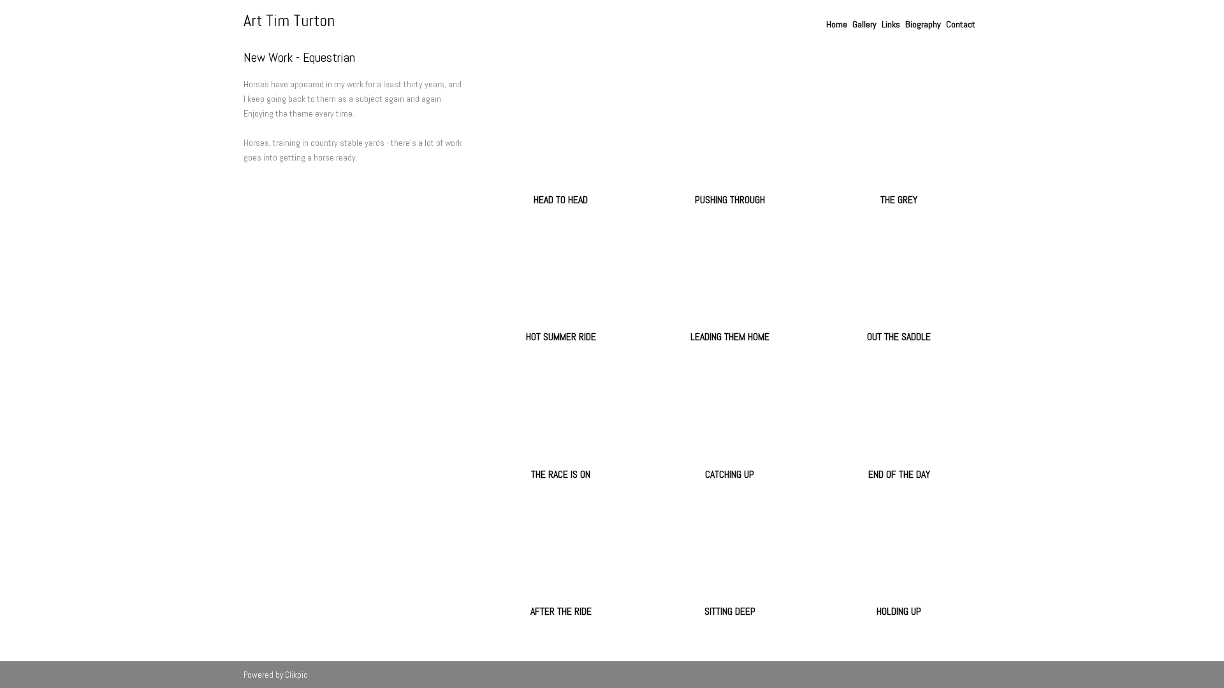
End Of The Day (899, 474)
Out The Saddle (899, 336)
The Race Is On (560, 474)
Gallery (864, 24)
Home (836, 24)
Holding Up (899, 611)
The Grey (898, 199)
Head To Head (561, 199)
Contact (960, 24)
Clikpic (296, 675)
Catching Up (729, 474)
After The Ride (561, 611)
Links (891, 24)
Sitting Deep (729, 611)
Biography (923, 24)
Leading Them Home (729, 336)
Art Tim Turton (289, 20)
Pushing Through (730, 199)
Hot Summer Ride (561, 336)
